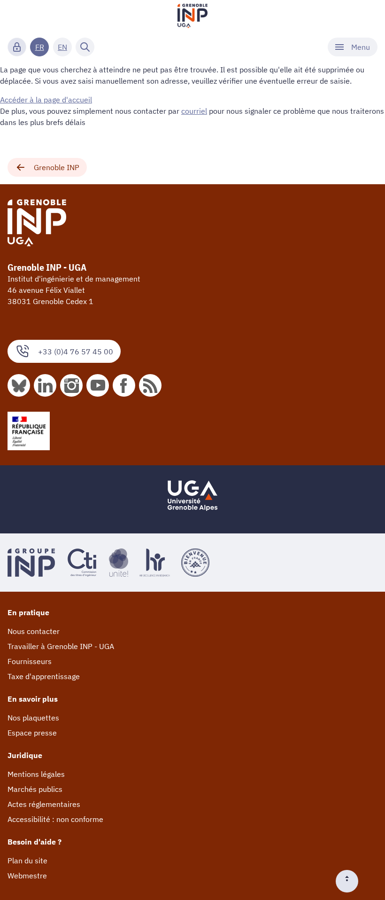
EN (62, 47)
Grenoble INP (56, 167)
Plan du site (27, 860)
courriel (194, 111)
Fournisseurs (30, 661)
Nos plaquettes (33, 717)
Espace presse (32, 732)
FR (39, 47)
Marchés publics (35, 789)
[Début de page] (351, 881)
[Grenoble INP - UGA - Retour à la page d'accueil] (192, 17)
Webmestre (27, 875)
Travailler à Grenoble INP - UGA (61, 646)
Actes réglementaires (44, 804)
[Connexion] (17, 47)
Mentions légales (36, 774)
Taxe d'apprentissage (44, 676)
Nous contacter (34, 631)
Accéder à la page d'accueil (46, 99)
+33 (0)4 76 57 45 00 (75, 351)
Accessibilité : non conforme (55, 819)
